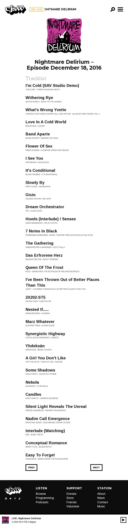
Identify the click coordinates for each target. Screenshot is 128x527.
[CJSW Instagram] (6, 498)
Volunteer (72, 506)
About (101, 493)
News (101, 498)
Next (96, 467)
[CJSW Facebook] (15, 498)
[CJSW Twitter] (11, 498)
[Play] (123, 520)
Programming (45, 498)
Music (101, 506)
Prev (31, 467)
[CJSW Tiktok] (19, 498)
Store (70, 498)
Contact (102, 502)
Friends (71, 502)
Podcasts (42, 502)
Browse (41, 493)
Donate (71, 493)
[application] (123, 520)
